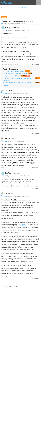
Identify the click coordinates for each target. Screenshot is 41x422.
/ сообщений (20, 7)
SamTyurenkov (8, 144)
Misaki (6, 179)
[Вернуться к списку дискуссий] (2, 7)
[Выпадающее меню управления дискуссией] (39, 7)
